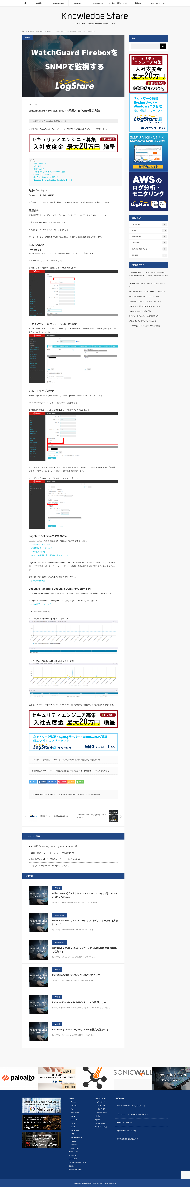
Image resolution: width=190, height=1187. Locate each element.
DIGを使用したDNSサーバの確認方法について (145, 301)
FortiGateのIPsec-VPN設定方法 (140, 311)
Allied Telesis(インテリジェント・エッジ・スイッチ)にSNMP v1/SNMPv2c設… (84, 895)
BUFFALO (74, 1120)
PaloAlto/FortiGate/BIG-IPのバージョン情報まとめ (79, 1002)
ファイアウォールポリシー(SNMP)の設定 (49, 172)
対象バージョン (40, 163)
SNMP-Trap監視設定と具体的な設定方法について (51, 555)
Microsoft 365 (98, 3)
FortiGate (74, 1105)
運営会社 (97, 1120)
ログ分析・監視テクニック (118, 3)
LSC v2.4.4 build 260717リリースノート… (132, 1106)
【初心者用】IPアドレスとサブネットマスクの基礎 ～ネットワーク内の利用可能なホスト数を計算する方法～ (153, 276)
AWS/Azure (78, 3)
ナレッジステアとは (158, 3)
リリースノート (102, 1105)
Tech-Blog (80, 794)
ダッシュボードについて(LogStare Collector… (133, 1114)
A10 (72, 1109)
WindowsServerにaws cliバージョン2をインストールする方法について (85, 922)
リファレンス (101, 1102)
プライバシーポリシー (102, 1127)
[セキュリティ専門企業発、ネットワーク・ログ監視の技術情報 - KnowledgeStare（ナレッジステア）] (95, 20)
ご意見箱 (97, 1116)
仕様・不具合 (101, 1109)
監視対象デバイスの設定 (41, 544)
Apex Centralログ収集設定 (126, 1131)
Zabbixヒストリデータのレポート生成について (52, 853)
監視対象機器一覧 (38, 581)
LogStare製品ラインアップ (40, 604)
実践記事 (138, 3)
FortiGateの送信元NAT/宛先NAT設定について (76, 975)
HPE (72, 1134)
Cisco (73, 1123)
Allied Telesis (75, 1112)
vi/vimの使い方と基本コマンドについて (142, 321)
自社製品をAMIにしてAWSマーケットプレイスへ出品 (55, 859)
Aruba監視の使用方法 (124, 1122)
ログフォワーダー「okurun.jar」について (50, 866)
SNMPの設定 (39, 169)
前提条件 (37, 166)
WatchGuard (72, 794)
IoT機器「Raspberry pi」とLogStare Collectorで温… (55, 846)
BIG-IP (73, 1116)
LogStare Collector (100, 1098)
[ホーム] (25, 3)
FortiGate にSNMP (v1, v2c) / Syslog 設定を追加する (80, 1029)
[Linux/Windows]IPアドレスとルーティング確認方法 (147, 291)
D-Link (73, 1127)
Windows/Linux (58, 3)
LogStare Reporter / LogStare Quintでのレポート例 (53, 180)
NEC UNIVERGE (76, 1137)
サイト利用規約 (100, 1123)
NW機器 (38, 3)
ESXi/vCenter (75, 1130)
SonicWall (74, 1144)
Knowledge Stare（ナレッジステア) (93, 1183)
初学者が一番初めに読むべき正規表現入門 (143, 316)
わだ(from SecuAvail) (47, 794)
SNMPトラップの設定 (42, 174)
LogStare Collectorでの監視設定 (46, 177)
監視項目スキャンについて (41, 548)
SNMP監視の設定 (38, 552)
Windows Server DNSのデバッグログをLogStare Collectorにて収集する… (84, 950)
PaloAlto (73, 1102)
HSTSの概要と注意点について (127, 1139)
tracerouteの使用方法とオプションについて (144, 296)
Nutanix (73, 1141)
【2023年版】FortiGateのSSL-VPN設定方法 (144, 326)
